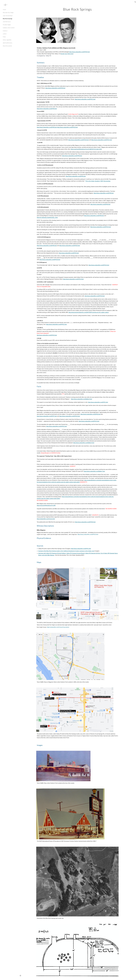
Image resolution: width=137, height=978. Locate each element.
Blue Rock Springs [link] (7, 18)
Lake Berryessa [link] (7, 21)
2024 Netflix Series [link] (7, 42)
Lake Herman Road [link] (7, 15)
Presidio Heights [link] (7, 24)
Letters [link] (5, 33)
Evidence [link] (5, 30)
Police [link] (4, 36)
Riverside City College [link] (8, 12)
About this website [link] (7, 45)
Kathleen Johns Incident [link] (9, 27)
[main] (77, 9)
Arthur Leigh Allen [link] (7, 39)
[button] (135, 2)
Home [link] (4, 9)
